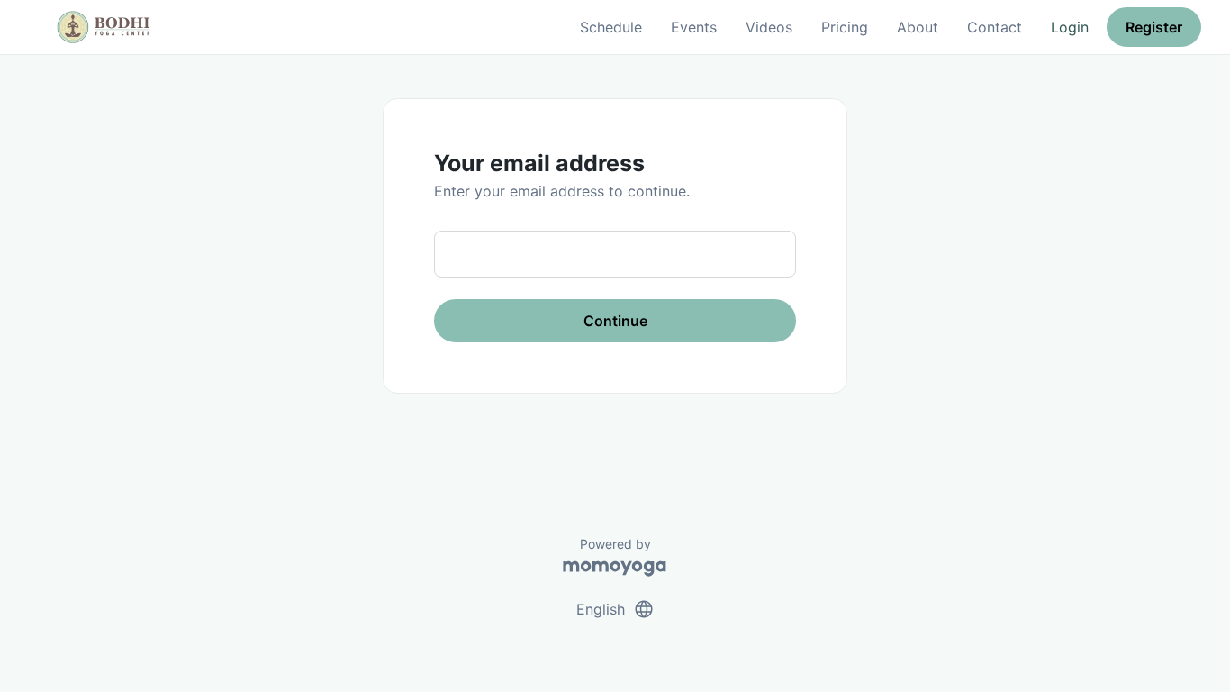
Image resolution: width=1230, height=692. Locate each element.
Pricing (844, 27)
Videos (769, 27)
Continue (615, 321)
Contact (994, 27)
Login (1070, 27)
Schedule (611, 27)
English (615, 609)
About (917, 27)
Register (1154, 27)
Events (694, 27)
